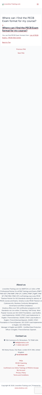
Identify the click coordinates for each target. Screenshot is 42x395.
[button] (21, 28)
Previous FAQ (21, 49)
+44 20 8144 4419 (21, 354)
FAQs (21, 361)
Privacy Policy (21, 373)
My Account (21, 370)
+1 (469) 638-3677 (22, 345)
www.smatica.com (21, 388)
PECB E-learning (21, 363)
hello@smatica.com (22, 342)
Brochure (21, 365)
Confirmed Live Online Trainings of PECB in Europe (21, 368)
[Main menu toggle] (38, 4)
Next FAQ (21, 53)
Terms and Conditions (21, 375)
